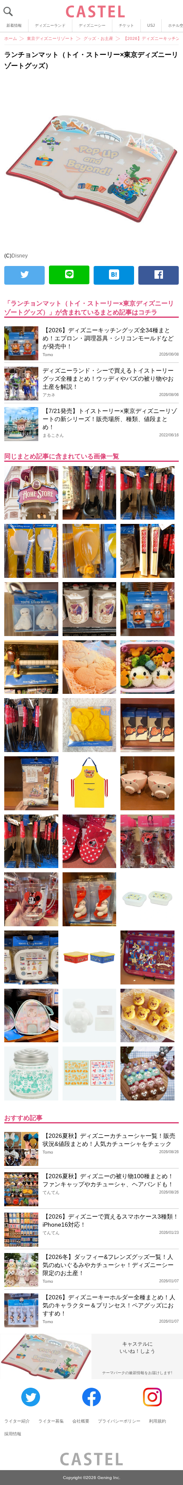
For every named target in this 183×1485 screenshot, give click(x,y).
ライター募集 (51, 1421)
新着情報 (14, 25)
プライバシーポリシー (119, 1421)
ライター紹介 (17, 1421)
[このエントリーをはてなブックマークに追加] (114, 275)
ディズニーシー (92, 25)
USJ (151, 25)
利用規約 (157, 1421)
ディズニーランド (50, 25)
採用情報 (12, 1433)
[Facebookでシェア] (158, 275)
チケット (126, 25)
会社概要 (80, 1421)
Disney (19, 256)
